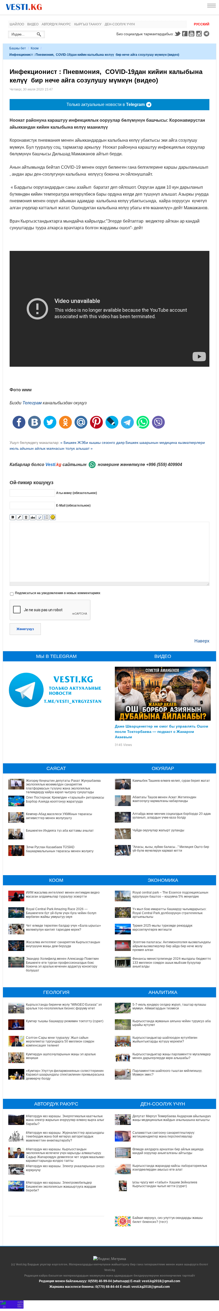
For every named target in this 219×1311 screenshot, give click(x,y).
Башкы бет (17, 48)
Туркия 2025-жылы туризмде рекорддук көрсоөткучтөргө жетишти (162, 927)
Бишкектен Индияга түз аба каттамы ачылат (60, 830)
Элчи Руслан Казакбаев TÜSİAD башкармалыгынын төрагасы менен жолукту (59, 849)
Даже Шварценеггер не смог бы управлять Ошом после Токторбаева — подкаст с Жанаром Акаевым (161, 731)
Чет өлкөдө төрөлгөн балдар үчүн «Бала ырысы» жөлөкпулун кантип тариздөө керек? (63, 927)
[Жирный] (13, 517)
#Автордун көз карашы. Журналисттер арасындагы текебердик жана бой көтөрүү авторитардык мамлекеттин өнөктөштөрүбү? (65, 1136)
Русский (201, 24)
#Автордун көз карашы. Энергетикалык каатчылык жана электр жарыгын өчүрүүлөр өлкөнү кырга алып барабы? (65, 1120)
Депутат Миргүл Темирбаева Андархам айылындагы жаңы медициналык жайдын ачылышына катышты (172, 1118)
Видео (32, 24)
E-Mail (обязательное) (73, 505)
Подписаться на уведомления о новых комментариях (57, 593)
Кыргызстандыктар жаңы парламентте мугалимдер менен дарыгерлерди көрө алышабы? (171, 1056)
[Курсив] (19, 517)
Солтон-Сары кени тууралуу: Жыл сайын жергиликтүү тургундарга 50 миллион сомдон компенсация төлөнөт (60, 1041)
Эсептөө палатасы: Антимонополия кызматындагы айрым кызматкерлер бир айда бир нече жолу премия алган (171, 946)
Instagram (200, 34)
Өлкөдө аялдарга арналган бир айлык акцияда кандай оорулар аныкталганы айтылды (168, 1151)
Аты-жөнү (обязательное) (76, 493)
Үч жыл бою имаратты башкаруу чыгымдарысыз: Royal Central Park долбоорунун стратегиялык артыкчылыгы (169, 913)
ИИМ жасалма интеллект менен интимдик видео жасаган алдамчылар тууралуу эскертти (63, 894)
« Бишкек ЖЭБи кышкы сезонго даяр (92, 442)
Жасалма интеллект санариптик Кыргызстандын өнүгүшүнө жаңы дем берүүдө (63, 944)
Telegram (207, 34)
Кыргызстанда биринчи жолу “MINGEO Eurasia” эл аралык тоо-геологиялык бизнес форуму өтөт (64, 1006)
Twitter (177, 34)
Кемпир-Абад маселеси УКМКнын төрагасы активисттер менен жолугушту (59, 816)
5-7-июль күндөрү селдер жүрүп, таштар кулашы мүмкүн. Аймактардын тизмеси (169, 1006)
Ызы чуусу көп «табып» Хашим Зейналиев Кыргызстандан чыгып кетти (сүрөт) (164, 1184)
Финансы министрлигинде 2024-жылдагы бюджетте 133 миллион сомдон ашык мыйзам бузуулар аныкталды (171, 962)
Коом (34, 48)
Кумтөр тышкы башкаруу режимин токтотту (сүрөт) (64, 1021)
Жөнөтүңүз (25, 629)
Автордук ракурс (56, 24)
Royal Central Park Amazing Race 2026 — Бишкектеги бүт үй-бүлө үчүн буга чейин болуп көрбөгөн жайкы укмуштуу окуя (61, 913)
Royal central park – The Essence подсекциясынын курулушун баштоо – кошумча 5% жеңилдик (170, 894)
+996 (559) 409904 (164, 464)
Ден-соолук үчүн (120, 24)
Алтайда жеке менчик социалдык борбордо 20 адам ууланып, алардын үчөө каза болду (171, 815)
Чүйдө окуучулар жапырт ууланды (158, 830)
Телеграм (32, 403)
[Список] (46, 517)
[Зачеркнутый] (33, 517)
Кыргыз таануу (87, 24)
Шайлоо (17, 24)
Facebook (185, 34)
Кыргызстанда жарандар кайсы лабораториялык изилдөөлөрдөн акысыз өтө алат (169, 1167)
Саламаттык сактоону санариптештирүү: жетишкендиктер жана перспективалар (163, 1134)
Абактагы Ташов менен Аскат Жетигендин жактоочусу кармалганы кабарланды (164, 799)
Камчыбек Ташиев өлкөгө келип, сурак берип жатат (171, 781)
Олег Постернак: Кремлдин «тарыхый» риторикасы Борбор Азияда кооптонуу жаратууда (65, 799)
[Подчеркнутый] (26, 517)
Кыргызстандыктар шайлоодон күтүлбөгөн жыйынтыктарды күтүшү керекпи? (164, 1039)
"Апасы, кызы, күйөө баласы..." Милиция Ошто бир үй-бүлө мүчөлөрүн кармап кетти (170, 848)
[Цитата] (39, 517)
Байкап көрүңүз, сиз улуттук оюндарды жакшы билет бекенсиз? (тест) (167, 1219)
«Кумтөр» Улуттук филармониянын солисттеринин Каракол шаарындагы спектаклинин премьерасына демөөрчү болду (65, 1074)
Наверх (201, 641)
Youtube (192, 34)
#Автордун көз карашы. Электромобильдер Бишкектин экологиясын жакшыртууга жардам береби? (61, 1186)
